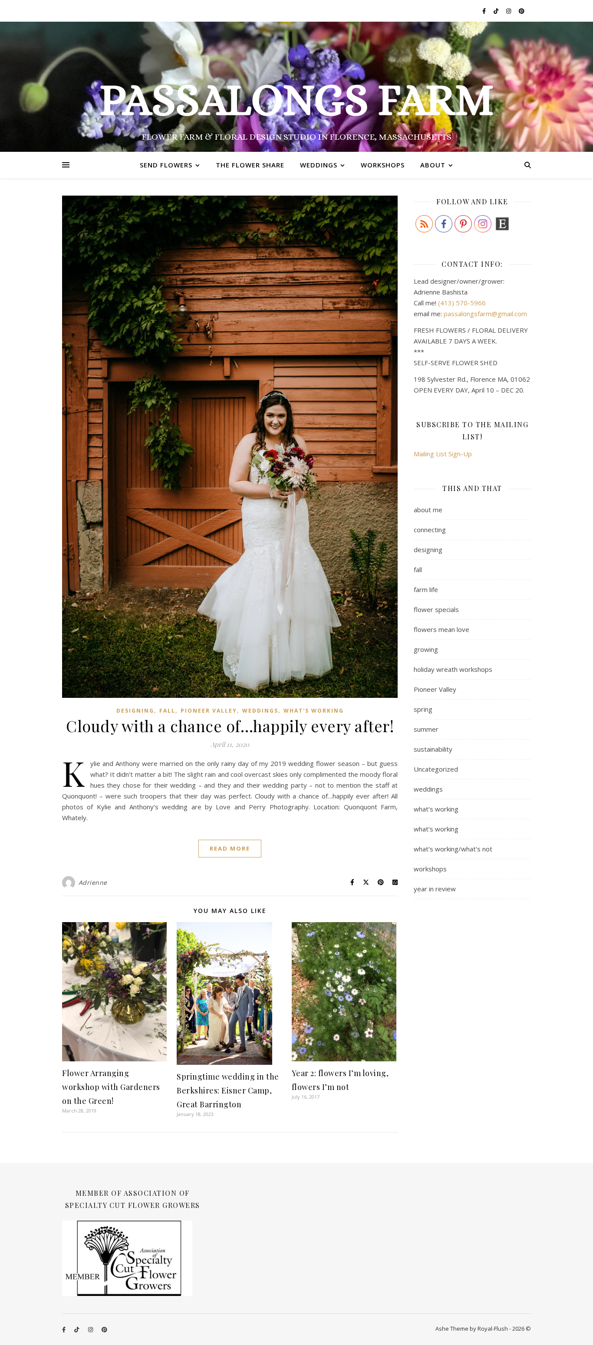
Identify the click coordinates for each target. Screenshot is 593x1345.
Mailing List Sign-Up (443, 453)
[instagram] (509, 11)
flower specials (436, 609)
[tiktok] (497, 11)
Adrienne (93, 882)
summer (426, 729)
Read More (230, 848)
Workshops (383, 164)
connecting (430, 529)
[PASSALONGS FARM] (296, 87)
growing (426, 649)
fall (167, 710)
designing (135, 710)
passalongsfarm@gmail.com (485, 313)
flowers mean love (441, 629)
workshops (430, 868)
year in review (435, 888)
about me (428, 509)
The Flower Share (250, 164)
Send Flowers (166, 164)
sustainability (433, 749)
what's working (313, 710)
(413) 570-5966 (462, 302)
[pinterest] (521, 11)
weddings (260, 710)
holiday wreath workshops (453, 669)
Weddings (318, 164)
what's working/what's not (453, 848)
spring (423, 709)
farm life (426, 589)
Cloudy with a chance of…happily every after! (230, 725)
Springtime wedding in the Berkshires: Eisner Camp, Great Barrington (228, 1090)
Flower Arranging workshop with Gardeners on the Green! (111, 1087)
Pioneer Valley (209, 710)
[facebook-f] (484, 11)
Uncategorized (436, 769)
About (432, 164)
